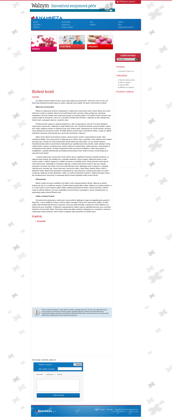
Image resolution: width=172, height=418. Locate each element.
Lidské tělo (66, 24)
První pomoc (66, 22)
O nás (96, 409)
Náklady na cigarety (126, 87)
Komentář (39, 374)
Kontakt (102, 409)
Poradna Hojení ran (126, 71)
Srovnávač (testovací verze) (130, 409)
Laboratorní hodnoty (126, 27)
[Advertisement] (51, 70)
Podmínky (110, 409)
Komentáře (35, 97)
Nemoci (35, 22)
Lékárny (93, 24)
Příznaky (36, 27)
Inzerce (117, 409)
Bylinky (120, 22)
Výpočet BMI (124, 85)
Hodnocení (50, 374)
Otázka (59, 374)
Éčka (119, 24)
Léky (91, 22)
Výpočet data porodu (127, 80)
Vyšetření (36, 24)
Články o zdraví (67, 27)
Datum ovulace (124, 82)
